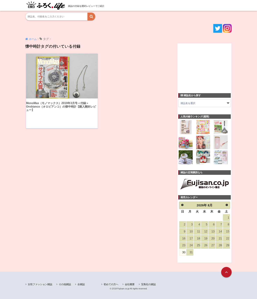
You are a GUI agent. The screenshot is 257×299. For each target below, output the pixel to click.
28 (220, 245)
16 (183, 238)
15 (227, 231)
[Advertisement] (204, 66)
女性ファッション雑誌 (40, 284)
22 (227, 238)
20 (213, 238)
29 (227, 245)
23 (183, 245)
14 (220, 231)
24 (191, 245)
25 (198, 245)
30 (183, 252)
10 (191, 231)
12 (205, 231)
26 (205, 245)
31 (191, 252)
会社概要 (130, 284)
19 (205, 238)
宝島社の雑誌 (148, 284)
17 (191, 238)
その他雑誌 (65, 284)
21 (220, 238)
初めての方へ (111, 284)
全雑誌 (81, 284)
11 (198, 231)
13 (213, 231)
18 (198, 238)
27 (213, 245)
